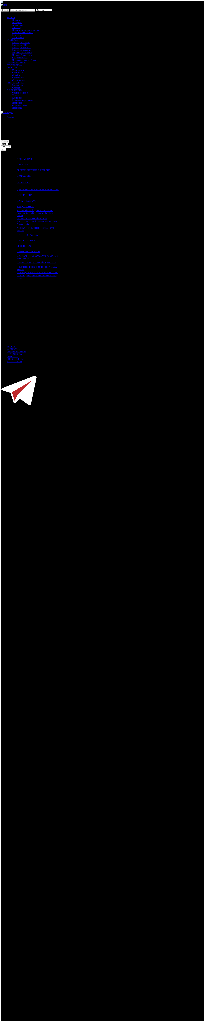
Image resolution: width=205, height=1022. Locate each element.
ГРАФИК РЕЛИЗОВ (16, 62)
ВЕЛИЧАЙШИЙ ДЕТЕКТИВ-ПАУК (35, 210)
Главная (10, 117)
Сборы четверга (19, 57)
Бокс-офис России (21, 42)
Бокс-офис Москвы (21, 47)
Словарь (16, 88)
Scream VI (31, 201)
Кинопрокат (18, 70)
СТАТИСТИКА (14, 65)
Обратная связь (19, 105)
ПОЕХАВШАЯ (24, 159)
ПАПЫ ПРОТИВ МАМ (28, 251)
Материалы (17, 85)
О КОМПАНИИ (14, 90)
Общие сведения (20, 93)
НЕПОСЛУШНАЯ (26, 240)
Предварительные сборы (24, 60)
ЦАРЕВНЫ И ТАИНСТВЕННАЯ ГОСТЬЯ (38, 189)
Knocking (34, 235)
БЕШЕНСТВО (24, 246)
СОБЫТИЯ (12, 67)
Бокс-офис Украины (21, 50)
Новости (11, 17)
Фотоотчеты (18, 78)
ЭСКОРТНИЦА (24, 195)
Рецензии (16, 35)
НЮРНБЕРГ (23, 164)
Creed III (30, 206)
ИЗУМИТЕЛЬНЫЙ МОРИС (30, 267)
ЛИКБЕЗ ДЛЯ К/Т (15, 83)
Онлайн (16, 75)
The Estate (51, 262)
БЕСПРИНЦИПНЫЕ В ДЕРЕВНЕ (33, 170)
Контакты (17, 98)
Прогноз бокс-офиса (22, 55)
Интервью (17, 22)
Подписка (17, 108)
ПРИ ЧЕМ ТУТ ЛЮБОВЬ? (30, 256)
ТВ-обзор (16, 27)
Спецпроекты (18, 80)
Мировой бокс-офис (22, 52)
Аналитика (17, 25)
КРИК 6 (21, 201)
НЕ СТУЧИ (23, 235)
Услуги (15, 95)
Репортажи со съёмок (22, 32)
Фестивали (17, 72)
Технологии (18, 37)
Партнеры (17, 103)
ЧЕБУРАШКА (23, 182)
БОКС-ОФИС (13, 40)
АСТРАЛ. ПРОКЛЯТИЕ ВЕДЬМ (33, 228)
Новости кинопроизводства (25, 30)
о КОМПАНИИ (14, 361)
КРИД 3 (21, 206)
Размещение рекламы (22, 100)
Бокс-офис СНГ (19, 45)
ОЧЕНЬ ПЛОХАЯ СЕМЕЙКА (31, 262)
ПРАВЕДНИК (24, 176)
